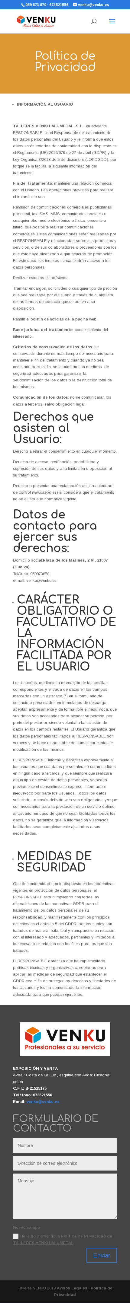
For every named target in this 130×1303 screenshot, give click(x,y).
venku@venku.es (43, 1101)
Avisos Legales (72, 1288)
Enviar (101, 1255)
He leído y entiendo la (62, 1239)
